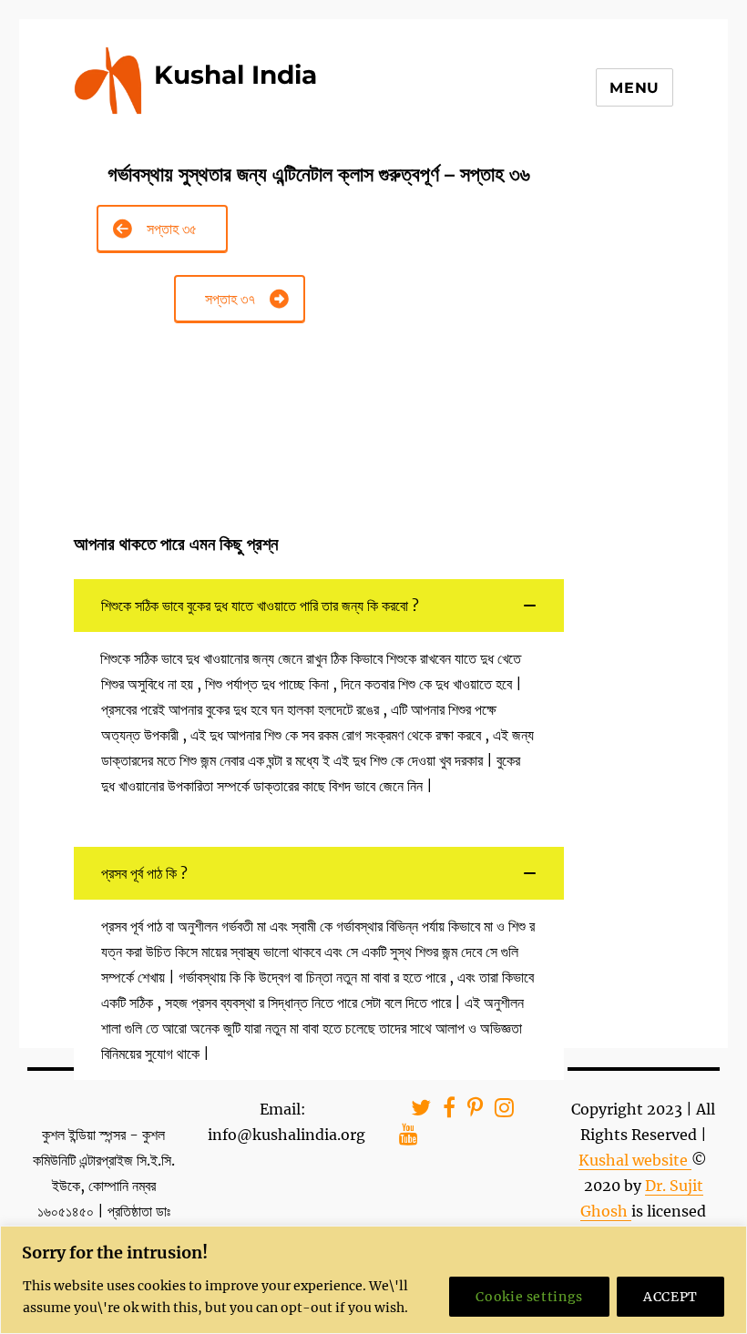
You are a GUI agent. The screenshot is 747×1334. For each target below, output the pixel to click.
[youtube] (402, 1136)
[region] (373, 1280)
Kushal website (634, 1160)
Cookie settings (529, 1296)
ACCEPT (670, 1296)
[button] (319, 605)
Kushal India (235, 74)
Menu (634, 88)
